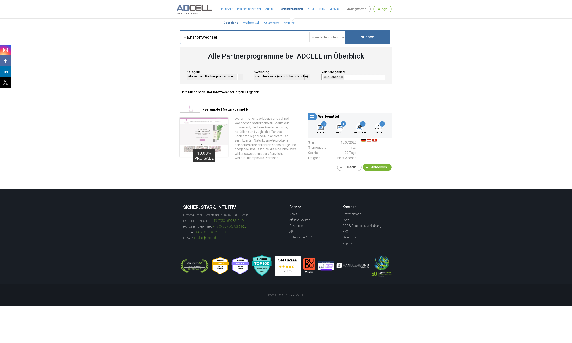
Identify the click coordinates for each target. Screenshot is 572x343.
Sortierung (261, 72)
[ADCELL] (288, 266)
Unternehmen (352, 214)
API (291, 231)
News (293, 214)
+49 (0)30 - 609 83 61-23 (230, 226)
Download (296, 226)
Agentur (270, 9)
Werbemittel (251, 22)
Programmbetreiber (249, 9)
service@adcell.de (205, 238)
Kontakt (334, 9)
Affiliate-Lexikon (299, 220)
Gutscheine (271, 22)
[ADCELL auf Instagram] (5, 50)
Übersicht (231, 22)
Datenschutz (351, 237)
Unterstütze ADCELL (303, 237)
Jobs (346, 220)
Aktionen (289, 22)
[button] (367, 37)
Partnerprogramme (291, 9)
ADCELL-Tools (316, 9)
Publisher (227, 9)
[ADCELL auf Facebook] (5, 60)
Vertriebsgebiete (333, 72)
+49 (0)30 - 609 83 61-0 (228, 220)
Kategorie (194, 72)
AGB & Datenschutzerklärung (362, 226)
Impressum (350, 243)
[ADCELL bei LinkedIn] (5, 71)
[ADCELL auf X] (5, 82)
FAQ (345, 231)
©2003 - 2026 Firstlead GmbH (286, 295)
